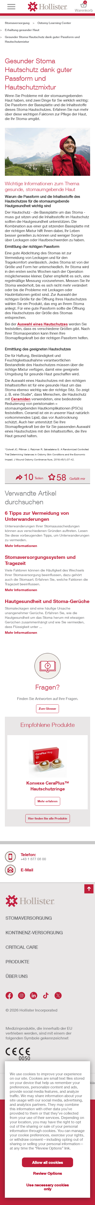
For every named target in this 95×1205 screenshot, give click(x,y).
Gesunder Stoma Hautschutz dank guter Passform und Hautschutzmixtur (42, 39)
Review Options (47, 1173)
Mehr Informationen (21, 546)
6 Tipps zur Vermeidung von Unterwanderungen (37, 516)
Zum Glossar (47, 708)
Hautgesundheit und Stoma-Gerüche (47, 601)
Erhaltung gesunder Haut (22, 30)
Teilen (33, 477)
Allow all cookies (47, 1162)
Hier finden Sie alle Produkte (47, 818)
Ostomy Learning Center (54, 23)
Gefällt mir (71, 477)
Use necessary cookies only (47, 1186)
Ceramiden (20, 399)
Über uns (17, 976)
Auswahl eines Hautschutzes (42, 324)
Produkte (17, 961)
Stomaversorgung (17, 23)
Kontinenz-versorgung (34, 932)
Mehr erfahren (47, 801)
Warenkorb (83, 6)
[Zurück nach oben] (89, 888)
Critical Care (22, 947)
